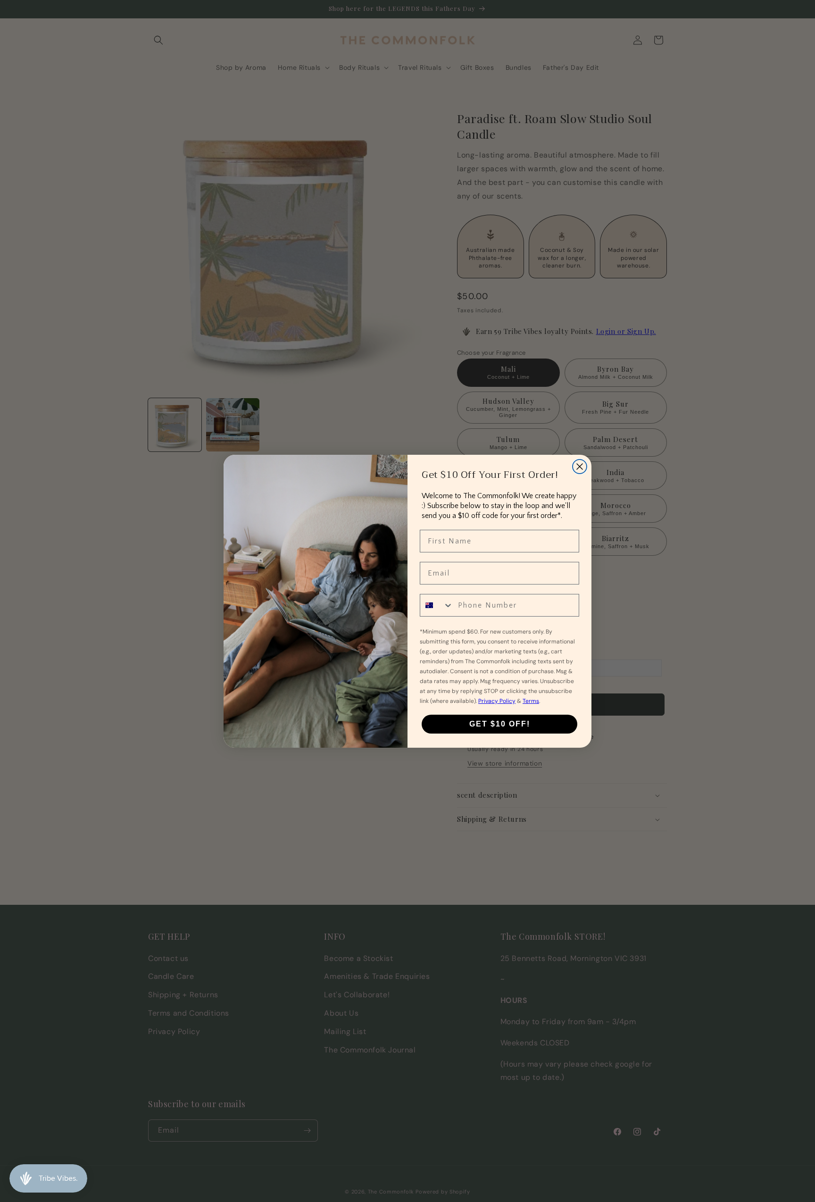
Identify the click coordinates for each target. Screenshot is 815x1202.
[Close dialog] (580, 466)
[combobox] (436, 605)
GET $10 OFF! (499, 724)
